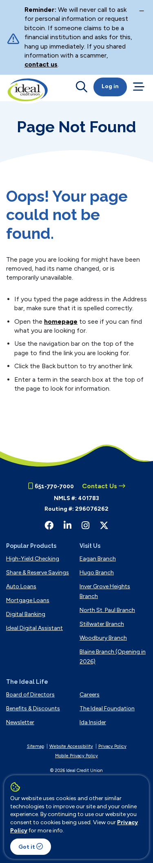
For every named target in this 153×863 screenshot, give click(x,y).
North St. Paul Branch (107, 610)
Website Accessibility (71, 746)
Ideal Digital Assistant (34, 628)
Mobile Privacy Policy (76, 755)
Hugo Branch (97, 572)
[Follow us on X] (104, 525)
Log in (110, 86)
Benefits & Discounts (33, 708)
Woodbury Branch (103, 637)
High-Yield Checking (32, 558)
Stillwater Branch (102, 624)
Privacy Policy (112, 746)
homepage (61, 321)
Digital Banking (25, 614)
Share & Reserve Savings (37, 572)
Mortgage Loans (27, 600)
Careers (90, 694)
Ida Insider (93, 722)
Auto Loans (21, 586)
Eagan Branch (98, 558)
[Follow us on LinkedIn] (67, 525)
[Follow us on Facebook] (48, 525)
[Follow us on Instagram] (85, 525)
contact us (41, 64)
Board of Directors (30, 694)
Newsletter (20, 722)
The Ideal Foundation (107, 708)
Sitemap (35, 746)
